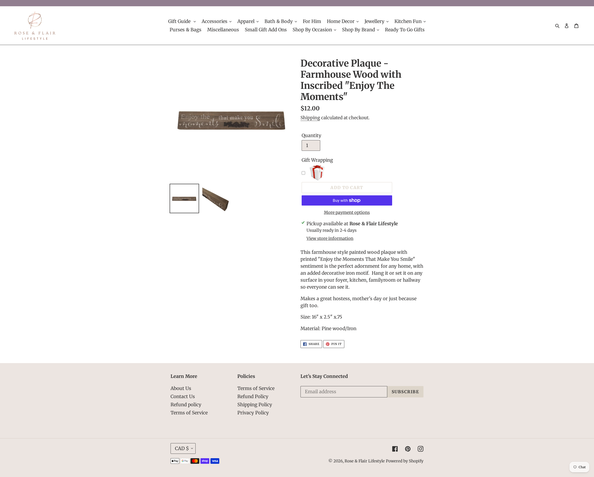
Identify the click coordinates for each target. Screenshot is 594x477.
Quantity (311, 135)
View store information (330, 238)
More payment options (347, 212)
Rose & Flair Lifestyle (365, 461)
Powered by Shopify (404, 461)
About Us (181, 388)
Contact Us (183, 396)
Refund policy (186, 404)
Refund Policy (252, 396)
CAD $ (182, 448)
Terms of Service (189, 413)
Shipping (310, 117)
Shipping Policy (254, 404)
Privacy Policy (253, 413)
